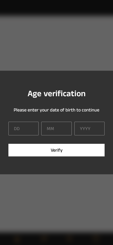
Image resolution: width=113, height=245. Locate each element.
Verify (57, 150)
